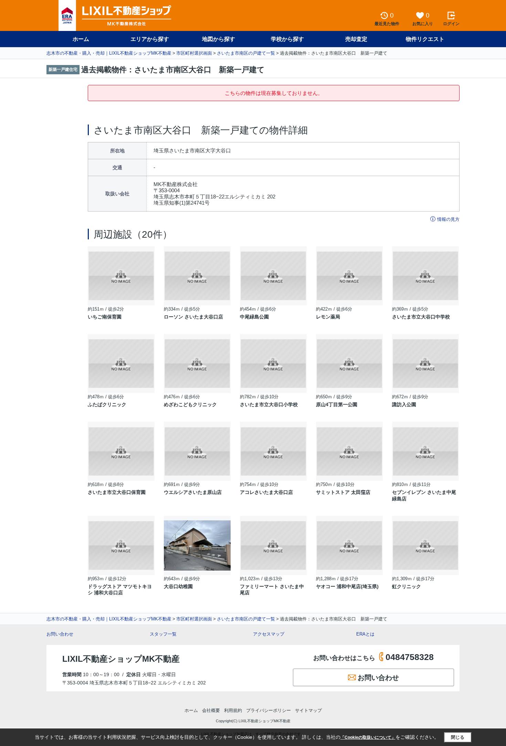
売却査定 (356, 39)
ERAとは (365, 634)
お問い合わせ (59, 634)
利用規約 (233, 710)
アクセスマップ (268, 634)
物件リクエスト (425, 39)
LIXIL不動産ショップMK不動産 (121, 658)
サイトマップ (308, 710)
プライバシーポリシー (268, 710)
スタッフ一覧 (163, 634)
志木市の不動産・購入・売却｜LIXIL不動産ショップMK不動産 (108, 53)
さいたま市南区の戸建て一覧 (246, 53)
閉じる (457, 737)
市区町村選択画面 (194, 53)
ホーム (81, 39)
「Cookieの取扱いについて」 (368, 737)
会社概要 (211, 710)
